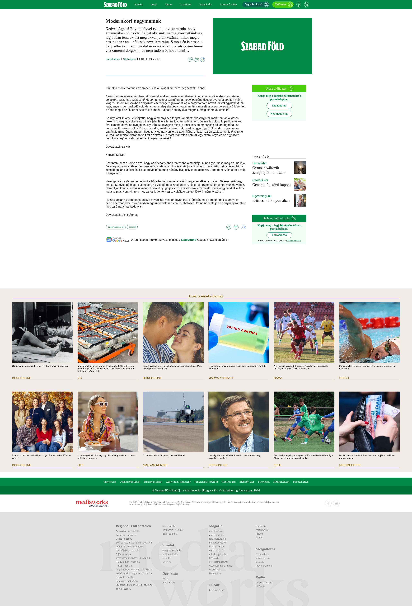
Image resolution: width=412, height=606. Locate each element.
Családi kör (185, 4)
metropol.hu (262, 529)
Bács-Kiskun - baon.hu (128, 531)
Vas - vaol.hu (169, 526)
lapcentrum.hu (264, 565)
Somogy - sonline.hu (127, 580)
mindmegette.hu (218, 554)
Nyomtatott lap (279, 113)
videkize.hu (215, 569)
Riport (168, 4)
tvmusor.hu (215, 573)
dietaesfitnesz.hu (218, 561)
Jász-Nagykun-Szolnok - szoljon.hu (134, 569)
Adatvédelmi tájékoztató (178, 481)
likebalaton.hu (217, 546)
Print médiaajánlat (153, 481)
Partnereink (264, 481)
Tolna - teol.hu (123, 588)
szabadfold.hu (170, 554)
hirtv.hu (167, 558)
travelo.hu (214, 557)
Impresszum (110, 481)
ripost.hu (261, 526)
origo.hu (167, 561)
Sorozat (132, 227)
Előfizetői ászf (246, 481)
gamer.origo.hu (217, 542)
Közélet (139, 4)
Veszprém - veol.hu (173, 529)
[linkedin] (336, 503)
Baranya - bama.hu (126, 535)
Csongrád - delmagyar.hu (129, 546)
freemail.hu (262, 554)
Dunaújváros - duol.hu (128, 550)
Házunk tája (205, 4)
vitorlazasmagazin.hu (220, 565)
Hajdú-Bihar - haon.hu (128, 561)
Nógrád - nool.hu (125, 577)
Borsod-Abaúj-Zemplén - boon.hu (134, 542)
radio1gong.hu (264, 582)
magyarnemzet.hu (172, 550)
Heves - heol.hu (124, 565)
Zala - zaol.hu (170, 533)
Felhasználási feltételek (206, 481)
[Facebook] (298, 4)
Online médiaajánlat (130, 481)
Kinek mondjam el (115, 227)
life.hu (259, 533)
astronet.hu (215, 531)
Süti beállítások (300, 481)
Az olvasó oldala (228, 4)
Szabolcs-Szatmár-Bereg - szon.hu (134, 584)
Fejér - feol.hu (123, 554)
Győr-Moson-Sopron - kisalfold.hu (134, 557)
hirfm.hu (260, 586)
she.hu (259, 537)
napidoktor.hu (217, 550)
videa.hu (260, 561)
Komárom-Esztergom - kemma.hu (134, 573)
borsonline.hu (216, 589)
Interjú (154, 4)
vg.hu (166, 578)
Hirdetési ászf (229, 481)
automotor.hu (216, 535)
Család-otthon (113, 59)
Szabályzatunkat (293, 241)
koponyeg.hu (263, 558)
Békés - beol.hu (124, 538)
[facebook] (328, 503)
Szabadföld (189, 239)
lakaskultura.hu (217, 538)
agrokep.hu (169, 582)
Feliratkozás (279, 235)
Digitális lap (279, 105)
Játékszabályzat (281, 481)
